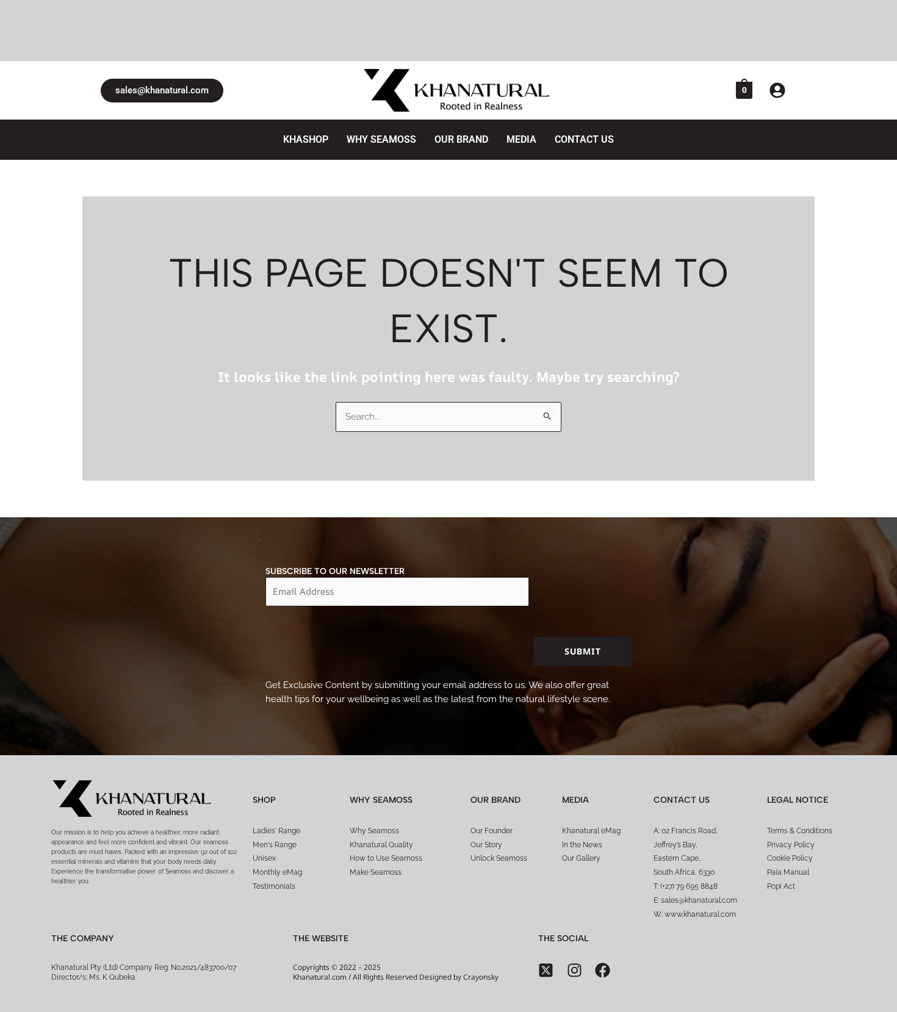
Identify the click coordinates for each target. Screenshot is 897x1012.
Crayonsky (481, 977)
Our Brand (495, 800)
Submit (582, 651)
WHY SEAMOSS (381, 139)
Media (575, 800)
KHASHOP (305, 139)
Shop (264, 800)
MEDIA (521, 139)
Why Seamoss (381, 800)
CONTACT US (584, 139)
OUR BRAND (461, 139)
